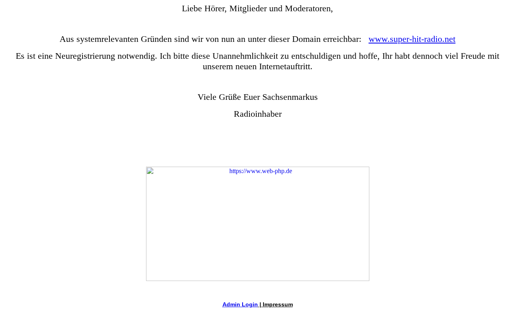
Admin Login (240, 304)
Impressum (278, 304)
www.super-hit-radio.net (412, 39)
